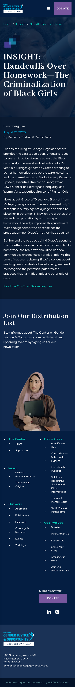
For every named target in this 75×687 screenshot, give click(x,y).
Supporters (22, 450)
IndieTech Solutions (58, 682)
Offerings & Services (22, 530)
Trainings (20, 545)
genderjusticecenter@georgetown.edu (25, 665)
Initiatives (20, 522)
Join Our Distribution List (60, 568)
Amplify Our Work (58, 558)
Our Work (15, 504)
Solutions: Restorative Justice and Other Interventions (58, 484)
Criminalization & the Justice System (59, 457)
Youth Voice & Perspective (59, 510)
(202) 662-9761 (12, 662)
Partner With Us (60, 533)
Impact (13, 468)
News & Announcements (25, 474)
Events (19, 538)
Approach (21, 508)
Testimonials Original (22, 484)
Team (18, 443)
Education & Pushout (58, 468)
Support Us (57, 540)
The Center (16, 439)
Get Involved (53, 523)
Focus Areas (53, 439)
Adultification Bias (58, 445)
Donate (63, 8)
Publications (22, 515)
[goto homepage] (13, 8)
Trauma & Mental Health (59, 500)
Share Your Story (57, 548)
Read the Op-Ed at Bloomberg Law (27, 286)
